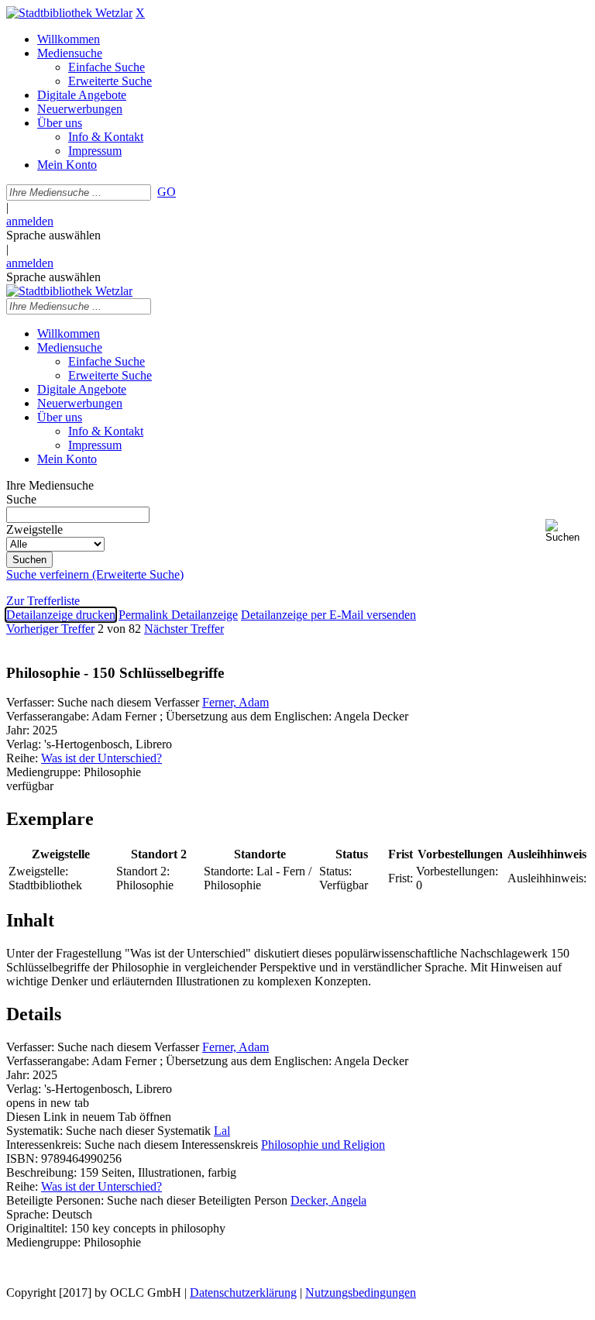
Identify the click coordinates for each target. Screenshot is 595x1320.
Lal (222, 1130)
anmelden (29, 221)
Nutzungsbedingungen (360, 1292)
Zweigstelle (34, 529)
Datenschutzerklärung (243, 1292)
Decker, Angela (328, 1200)
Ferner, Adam (235, 702)
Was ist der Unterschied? (101, 758)
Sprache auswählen (53, 235)
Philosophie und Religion (323, 1144)
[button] (567, 531)
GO (166, 191)
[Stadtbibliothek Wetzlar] (69, 12)
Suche (21, 499)
